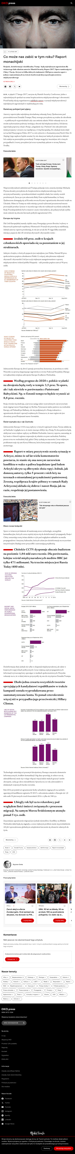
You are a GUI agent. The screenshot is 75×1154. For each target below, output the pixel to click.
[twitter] (60, 840)
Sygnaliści (5, 1055)
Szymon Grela (18, 865)
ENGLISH (5, 1059)
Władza (41, 906)
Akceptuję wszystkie (63, 1148)
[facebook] (55, 840)
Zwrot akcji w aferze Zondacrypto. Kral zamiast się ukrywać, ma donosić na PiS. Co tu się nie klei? (20, 912)
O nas (4, 1036)
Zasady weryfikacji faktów (11, 1071)
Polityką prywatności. (36, 1141)
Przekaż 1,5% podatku (9, 1044)
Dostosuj (47, 1148)
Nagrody (5, 1048)
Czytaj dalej (27, 920)
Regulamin (5, 1079)
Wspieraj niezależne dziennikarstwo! (14, 1017)
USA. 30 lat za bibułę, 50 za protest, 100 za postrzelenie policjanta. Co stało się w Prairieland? (51, 912)
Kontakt (4, 1051)
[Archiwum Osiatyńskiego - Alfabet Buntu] (37, 1133)
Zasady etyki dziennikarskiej (11, 1075)
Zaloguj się (11, 959)
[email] (65, 840)
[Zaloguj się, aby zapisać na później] (32, 905)
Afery (9, 906)
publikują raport (36, 101)
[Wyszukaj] (71, 3)
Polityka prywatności (9, 1083)
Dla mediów (6, 1087)
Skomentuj (63, 86)
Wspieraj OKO (6, 1040)
